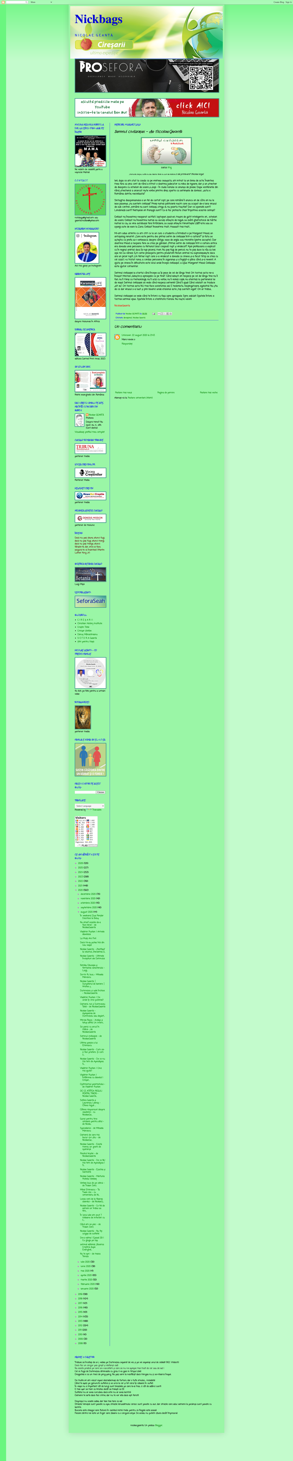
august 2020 (87, 912)
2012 (80, 1325)
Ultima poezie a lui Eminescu (89, 1044)
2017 (80, 1303)
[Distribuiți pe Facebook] (167, 313)
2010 (80, 1334)
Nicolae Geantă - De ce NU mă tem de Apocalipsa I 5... (92, 1163)
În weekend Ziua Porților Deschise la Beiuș (91, 917)
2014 (80, 1316)
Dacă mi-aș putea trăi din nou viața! (92, 944)
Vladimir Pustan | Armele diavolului (92, 933)
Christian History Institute (90, 623)
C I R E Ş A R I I (85, 620)
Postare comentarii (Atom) (140, 398)
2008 (80, 1343)
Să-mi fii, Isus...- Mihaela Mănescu (91, 976)
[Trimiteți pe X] (164, 313)
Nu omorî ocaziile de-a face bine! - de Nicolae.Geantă (90, 925)
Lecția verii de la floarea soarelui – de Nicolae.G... (92, 1200)
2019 (80, 1294)
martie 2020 (87, 1279)
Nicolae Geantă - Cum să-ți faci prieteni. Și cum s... (92, 1052)
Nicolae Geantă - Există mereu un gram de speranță (91, 1147)
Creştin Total (83, 627)
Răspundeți (127, 343)
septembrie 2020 (89, 907)
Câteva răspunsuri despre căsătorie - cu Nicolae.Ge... (92, 1112)
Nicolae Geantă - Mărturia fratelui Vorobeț (92, 1178)
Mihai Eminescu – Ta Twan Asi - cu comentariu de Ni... (90, 1192)
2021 (80, 885)
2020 (80, 890)
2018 (80, 1298)
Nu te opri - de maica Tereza (90, 1255)
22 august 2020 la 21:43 (143, 335)
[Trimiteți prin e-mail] (159, 313)
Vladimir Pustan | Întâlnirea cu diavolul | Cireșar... (91, 1077)
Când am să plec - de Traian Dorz (90, 1226)
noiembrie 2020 (88, 898)
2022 (81, 881)
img (170, 167)
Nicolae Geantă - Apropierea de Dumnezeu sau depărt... (92, 1013)
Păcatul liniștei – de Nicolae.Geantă (89, 1155)
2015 (80, 1312)
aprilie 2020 (86, 1275)
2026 (81, 863)
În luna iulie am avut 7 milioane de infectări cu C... (92, 1218)
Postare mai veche (208, 392)
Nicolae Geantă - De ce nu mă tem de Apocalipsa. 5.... (92, 1061)
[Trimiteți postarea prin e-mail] (153, 313)
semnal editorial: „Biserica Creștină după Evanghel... (92, 1247)
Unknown (126, 335)
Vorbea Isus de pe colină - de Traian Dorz (92, 1184)
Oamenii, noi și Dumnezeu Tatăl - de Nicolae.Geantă (92, 1005)
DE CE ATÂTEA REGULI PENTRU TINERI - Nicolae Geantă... (91, 1093)
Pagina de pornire (165, 392)
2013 (80, 1321)
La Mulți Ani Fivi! (88, 938)
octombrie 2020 (88, 903)
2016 (80, 1307)
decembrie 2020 (88, 894)
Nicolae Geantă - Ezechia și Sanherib (92, 1171)
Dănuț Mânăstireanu (88, 634)
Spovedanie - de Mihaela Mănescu (91, 1129)
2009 (81, 1339)
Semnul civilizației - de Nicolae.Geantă (91, 1037)
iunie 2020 (86, 1266)
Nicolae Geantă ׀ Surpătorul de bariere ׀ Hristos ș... (92, 984)
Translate (96, 810)
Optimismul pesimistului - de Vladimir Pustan (92, 1085)
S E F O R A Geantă (87, 638)
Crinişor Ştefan (85, 630)
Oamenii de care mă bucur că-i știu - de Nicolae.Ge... (90, 1137)
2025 (81, 867)
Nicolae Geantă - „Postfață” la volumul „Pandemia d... (92, 951)
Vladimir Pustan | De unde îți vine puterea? (91, 999)
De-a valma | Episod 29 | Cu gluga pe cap (92, 1239)
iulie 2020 (85, 1262)
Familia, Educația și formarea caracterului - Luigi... (92, 968)
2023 (81, 876)
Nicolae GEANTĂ (96, 415)
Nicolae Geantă (139, 317)
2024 (81, 872)
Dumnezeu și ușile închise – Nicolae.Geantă (92, 992)
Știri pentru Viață (86, 641)
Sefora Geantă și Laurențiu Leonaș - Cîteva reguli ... (90, 1103)
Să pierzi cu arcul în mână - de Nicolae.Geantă (89, 1029)
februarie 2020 (88, 1284)
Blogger (158, 1425)
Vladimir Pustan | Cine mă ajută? (91, 1069)
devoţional (128, 317)
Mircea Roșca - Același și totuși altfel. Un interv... (92, 1021)
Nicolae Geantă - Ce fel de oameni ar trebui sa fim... (92, 1208)
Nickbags (99, 18)
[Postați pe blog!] (161, 313)
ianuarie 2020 (87, 1288)
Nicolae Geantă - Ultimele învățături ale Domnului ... (92, 958)
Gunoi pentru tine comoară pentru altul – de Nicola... (92, 1121)
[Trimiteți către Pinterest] (170, 313)
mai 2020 (85, 1271)
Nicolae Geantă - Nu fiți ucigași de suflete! (91, 1232)
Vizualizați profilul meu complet (90, 432)
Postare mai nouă (123, 392)
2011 (80, 1330)
